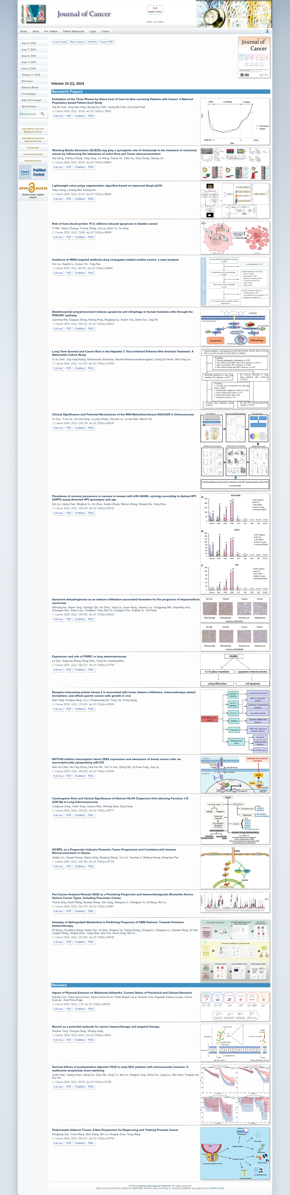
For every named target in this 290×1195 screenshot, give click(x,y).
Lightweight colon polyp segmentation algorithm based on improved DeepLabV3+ (107, 185)
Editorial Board (30, 87)
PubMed (79, 116)
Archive (92, 41)
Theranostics (33, 147)
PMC (91, 116)
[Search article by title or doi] (42, 114)
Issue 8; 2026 (29, 43)
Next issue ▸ (77, 41)
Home (23, 31)
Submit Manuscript (73, 31)
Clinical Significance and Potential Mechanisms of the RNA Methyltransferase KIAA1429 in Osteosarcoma (123, 414)
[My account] (267, 31)
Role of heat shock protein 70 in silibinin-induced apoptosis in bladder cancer (105, 223)
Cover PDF (106, 41)
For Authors (51, 31)
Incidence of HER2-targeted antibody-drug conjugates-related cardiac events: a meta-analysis (115, 259)
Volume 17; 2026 (31, 74)
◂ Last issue (59, 41)
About (35, 31)
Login (92, 31)
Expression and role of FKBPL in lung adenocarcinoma (89, 656)
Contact (105, 31)
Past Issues (27, 81)
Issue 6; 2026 (29, 55)
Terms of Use (217, 1188)
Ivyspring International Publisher (154, 1186)
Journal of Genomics (33, 154)
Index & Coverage (31, 100)
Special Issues (29, 106)
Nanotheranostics (32, 161)
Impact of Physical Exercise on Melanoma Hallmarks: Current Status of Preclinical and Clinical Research (122, 992)
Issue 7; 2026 (29, 49)
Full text (58, 116)
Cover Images (29, 93)
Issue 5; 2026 (29, 62)
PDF (68, 116)
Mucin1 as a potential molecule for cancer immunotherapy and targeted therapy (105, 1026)
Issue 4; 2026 (29, 68)
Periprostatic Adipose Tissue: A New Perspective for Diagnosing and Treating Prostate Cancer (115, 1129)
